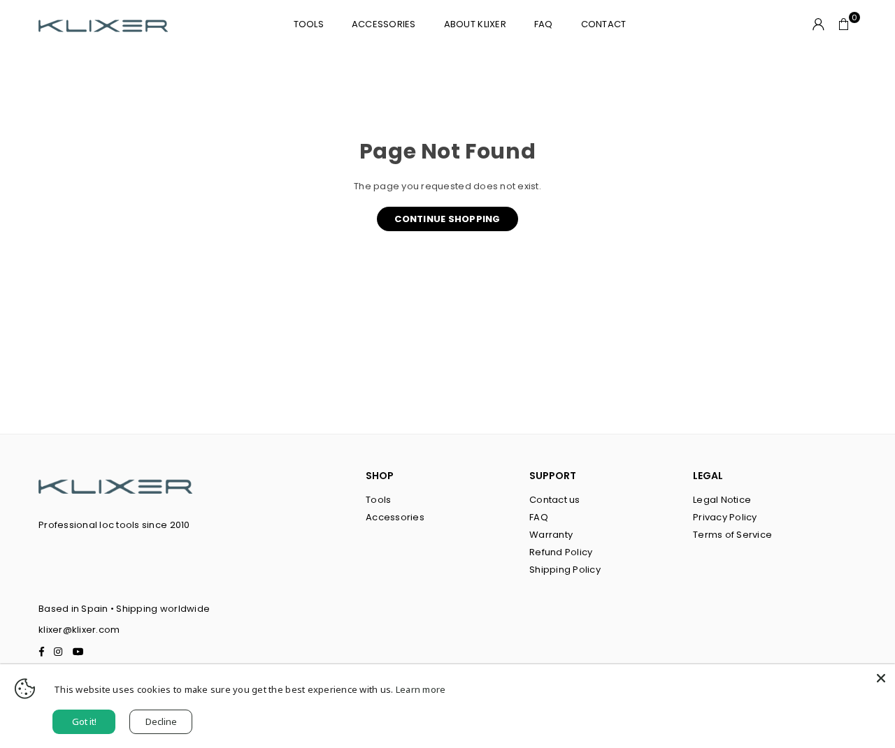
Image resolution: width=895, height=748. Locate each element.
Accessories (384, 24)
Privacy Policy (725, 517)
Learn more (421, 689)
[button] (844, 24)
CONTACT (603, 24)
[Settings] (818, 24)
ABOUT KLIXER (475, 24)
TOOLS (309, 24)
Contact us (554, 499)
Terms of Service (732, 534)
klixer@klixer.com (79, 629)
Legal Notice (722, 499)
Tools (378, 499)
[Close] (881, 678)
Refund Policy (560, 552)
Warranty (551, 534)
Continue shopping (447, 219)
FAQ (543, 24)
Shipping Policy (565, 569)
